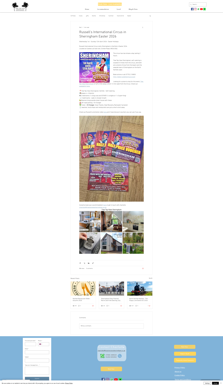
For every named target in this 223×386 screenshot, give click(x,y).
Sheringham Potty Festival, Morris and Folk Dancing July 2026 (110, 299)
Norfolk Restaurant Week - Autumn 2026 (82, 299)
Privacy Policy (69, 383)
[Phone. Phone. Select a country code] (41, 344)
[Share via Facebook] (80, 263)
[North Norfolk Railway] (139, 289)
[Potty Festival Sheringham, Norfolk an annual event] (111, 289)
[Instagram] (195, 9)
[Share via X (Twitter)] (84, 263)
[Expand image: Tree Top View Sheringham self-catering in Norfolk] (111, 243)
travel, (81, 16)
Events (94, 16)
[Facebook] (192, 9)
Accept (215, 383)
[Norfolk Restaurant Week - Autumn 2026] (83, 289)
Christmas (102, 16)
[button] (150, 16)
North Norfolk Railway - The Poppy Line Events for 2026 (138, 299)
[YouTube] (201, 9)
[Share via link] (93, 263)
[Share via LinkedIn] (88, 263)
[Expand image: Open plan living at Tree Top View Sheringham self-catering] (111, 221)
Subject (27, 357)
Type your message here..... (32, 365)
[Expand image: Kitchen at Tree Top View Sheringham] (133, 221)
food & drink (120, 16)
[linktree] (204, 9)
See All (150, 278)
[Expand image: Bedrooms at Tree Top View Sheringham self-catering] (89, 221)
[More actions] (143, 27)
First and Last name (30, 341)
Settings (207, 383)
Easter (129, 16)
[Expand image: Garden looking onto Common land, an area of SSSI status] (133, 243)
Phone (40, 341)
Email (27, 349)
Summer (111, 16)
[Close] (221, 383)
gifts (87, 16)
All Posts (73, 16)
